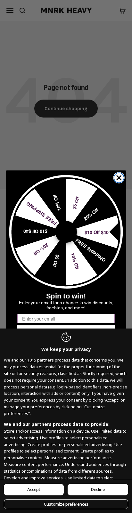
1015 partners (40, 360)
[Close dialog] (119, 178)
